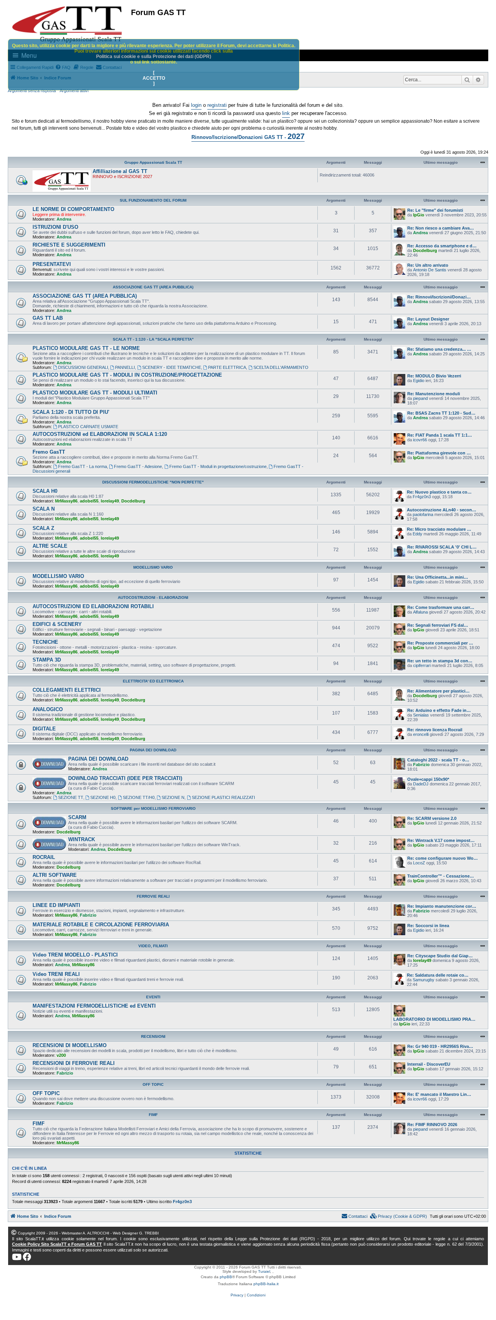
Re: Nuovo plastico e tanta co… (439, 492)
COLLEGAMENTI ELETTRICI (67, 690)
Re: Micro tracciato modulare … (439, 529)
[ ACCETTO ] (154, 78)
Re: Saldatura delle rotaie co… (437, 975)
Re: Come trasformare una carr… (440, 607)
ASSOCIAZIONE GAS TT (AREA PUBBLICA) (153, 287)
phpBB (226, 1277)
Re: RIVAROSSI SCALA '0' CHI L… (442, 547)
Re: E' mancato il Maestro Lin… (439, 1094)
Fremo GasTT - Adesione (138, 466)
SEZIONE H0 (102, 797)
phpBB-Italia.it (266, 1284)
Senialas (421, 715)
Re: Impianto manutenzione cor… (441, 906)
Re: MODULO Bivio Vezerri (434, 376)
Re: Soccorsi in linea (428, 925)
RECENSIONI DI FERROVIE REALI (74, 1063)
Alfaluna (420, 612)
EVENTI (153, 997)
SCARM (77, 817)
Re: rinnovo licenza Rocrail (434, 729)
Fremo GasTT (49, 452)
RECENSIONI (153, 1036)
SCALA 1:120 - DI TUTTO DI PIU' (71, 412)
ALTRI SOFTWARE (55, 875)
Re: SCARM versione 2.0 (431, 818)
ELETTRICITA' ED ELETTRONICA (153, 681)
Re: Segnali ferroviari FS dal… (437, 625)
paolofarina (423, 514)
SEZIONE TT (70, 797)
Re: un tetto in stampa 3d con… (439, 660)
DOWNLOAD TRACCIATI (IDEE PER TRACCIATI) (125, 778)
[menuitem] (398, 1216)
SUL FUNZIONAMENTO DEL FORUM (153, 200)
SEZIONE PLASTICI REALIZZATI (223, 797)
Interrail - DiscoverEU (428, 1064)
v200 (61, 1055)
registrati (217, 105)
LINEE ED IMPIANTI (56, 905)
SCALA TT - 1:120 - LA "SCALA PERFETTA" (153, 339)
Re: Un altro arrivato (427, 265)
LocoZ (419, 863)
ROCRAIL (44, 857)
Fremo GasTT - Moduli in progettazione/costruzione (218, 466)
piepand (420, 398)
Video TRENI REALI (56, 974)
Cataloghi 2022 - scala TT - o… (438, 760)
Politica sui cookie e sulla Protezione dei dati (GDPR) (153, 56)
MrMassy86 (66, 501)
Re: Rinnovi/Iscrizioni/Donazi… (439, 297)
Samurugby (423, 979)
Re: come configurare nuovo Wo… (442, 858)
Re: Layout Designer (428, 319)
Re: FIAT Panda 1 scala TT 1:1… (439, 435)
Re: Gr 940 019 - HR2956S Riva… (440, 1046)
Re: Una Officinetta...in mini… (437, 577)
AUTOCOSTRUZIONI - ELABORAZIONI (153, 597)
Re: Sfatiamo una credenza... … (439, 349)
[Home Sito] (67, 24)
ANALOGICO (48, 709)
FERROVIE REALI (153, 896)
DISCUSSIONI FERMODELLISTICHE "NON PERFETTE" (153, 482)
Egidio (418, 380)
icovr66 (420, 439)
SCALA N (44, 509)
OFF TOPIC (153, 1084)
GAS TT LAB (48, 318)
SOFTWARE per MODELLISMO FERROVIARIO (153, 808)
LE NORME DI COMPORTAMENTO (73, 209)
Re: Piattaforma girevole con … (439, 453)
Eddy (417, 533)
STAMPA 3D (47, 660)
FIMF (153, 1115)
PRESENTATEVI (52, 264)
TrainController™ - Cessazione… (440, 876)
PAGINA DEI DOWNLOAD (153, 750)
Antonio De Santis (429, 269)
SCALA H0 (45, 491)
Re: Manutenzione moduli (433, 393)
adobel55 (89, 501)
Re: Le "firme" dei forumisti (435, 210)
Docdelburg (425, 250)
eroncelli (421, 734)
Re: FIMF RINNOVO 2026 (432, 1124)
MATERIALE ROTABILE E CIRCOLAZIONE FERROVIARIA (101, 924)
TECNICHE (45, 642)
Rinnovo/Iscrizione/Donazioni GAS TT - (248, 136)
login (196, 105)
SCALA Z (43, 528)
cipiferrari (422, 665)
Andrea (64, 219)
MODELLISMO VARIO (153, 567)
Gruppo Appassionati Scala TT (153, 162)
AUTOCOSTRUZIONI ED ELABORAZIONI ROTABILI (93, 606)
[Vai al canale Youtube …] (17, 1257)
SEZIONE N (173, 797)
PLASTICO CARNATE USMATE (88, 426)
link (286, 113)
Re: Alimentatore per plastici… (438, 691)
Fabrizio (421, 764)
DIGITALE (44, 729)
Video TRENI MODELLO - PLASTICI (75, 955)
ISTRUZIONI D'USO (55, 227)
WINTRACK (81, 839)
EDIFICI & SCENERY (57, 624)
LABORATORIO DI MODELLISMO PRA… (434, 1019)
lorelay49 (110, 501)
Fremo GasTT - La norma (82, 466)
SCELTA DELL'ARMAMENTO (280, 367)
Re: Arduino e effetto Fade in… (439, 710)
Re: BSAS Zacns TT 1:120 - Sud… (441, 413)
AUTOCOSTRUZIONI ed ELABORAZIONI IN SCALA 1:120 (100, 434)
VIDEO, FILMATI (153, 946)
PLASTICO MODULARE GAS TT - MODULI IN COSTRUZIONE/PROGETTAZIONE (127, 375)
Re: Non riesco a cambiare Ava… (440, 228)
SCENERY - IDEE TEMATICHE (171, 367)
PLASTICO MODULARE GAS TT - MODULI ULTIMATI (95, 393)
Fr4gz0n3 (422, 496)
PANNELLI (125, 367)
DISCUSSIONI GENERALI (83, 367)
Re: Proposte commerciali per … (440, 643)
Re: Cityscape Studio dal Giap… (440, 955)
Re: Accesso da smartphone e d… (442, 245)
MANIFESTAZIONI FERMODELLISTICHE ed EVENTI (94, 1006)
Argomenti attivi (74, 90)
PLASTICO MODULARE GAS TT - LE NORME (86, 348)
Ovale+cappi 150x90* (428, 779)
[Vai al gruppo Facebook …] (27, 1257)
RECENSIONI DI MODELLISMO (70, 1045)
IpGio (418, 215)
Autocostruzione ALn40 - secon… (441, 509)
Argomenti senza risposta (32, 90)
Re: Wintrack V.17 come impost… (441, 840)
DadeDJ (421, 784)
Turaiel (264, 1271)
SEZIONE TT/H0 (139, 797)
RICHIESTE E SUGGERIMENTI (69, 245)
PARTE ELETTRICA (227, 367)
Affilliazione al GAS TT (120, 171)
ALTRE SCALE (50, 546)
